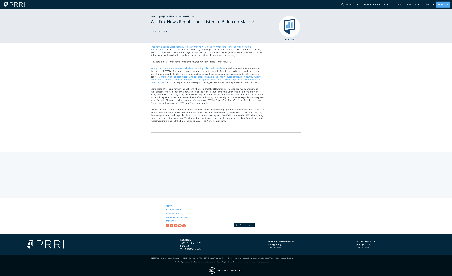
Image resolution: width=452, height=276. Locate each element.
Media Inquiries (365, 259)
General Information (281, 259)
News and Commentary (177, 229)
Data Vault (171, 233)
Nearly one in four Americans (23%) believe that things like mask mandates (188, 68)
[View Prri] (180, 238)
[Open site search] (342, 4)
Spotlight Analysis (166, 16)
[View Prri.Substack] (184, 238)
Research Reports (174, 222)
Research (350, 4)
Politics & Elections (186, 16)
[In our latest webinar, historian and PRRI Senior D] (215, 225)
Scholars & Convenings (405, 4)
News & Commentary (374, 4)
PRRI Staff (289, 39)
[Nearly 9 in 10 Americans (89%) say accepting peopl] (244, 225)
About (428, 4)
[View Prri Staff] (289, 26)
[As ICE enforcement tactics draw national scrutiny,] (272, 225)
